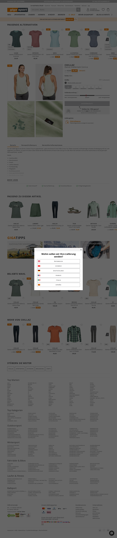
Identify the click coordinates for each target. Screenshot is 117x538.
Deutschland (58, 271)
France (58, 275)
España (58, 285)
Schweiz (58, 266)
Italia (58, 280)
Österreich (58, 261)
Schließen (81, 249)
